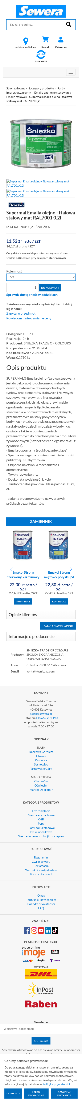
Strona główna (15, 88)
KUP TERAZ (23, 601)
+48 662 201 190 (47, 718)
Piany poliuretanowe (41, 827)
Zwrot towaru (41, 861)
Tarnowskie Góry (41, 768)
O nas (41, 895)
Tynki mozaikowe (41, 832)
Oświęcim (41, 785)
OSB (41, 819)
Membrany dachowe (41, 815)
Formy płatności (41, 874)
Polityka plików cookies (41, 899)
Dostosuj (13, 1093)
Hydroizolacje (41, 811)
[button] (71, 569)
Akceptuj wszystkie (64, 1093)
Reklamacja (41, 866)
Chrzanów (41, 781)
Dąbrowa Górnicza (41, 751)
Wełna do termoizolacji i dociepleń (41, 836)
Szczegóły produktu (41, 88)
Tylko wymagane (36, 1093)
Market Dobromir (41, 789)
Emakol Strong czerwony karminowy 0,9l (23, 577)
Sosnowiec (41, 764)
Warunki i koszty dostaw (41, 870)
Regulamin (41, 857)
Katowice (41, 760)
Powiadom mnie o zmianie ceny (28, 318)
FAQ (41, 908)
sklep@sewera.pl (41, 713)
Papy (41, 823)
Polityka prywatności (41, 904)
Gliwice (41, 756)
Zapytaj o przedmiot (21, 313)
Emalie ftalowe (16, 96)
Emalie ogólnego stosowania (52, 92)
